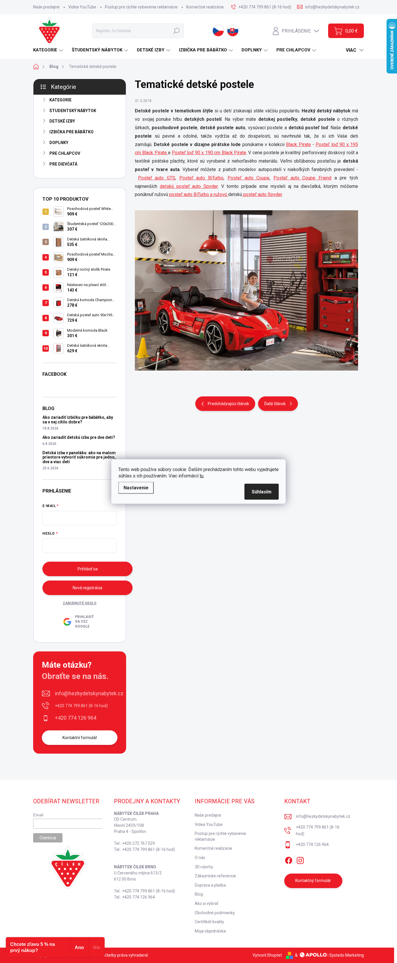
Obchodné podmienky (215, 912)
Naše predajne (46, 7)
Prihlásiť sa (88, 569)
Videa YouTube (82, 7)
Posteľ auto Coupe (248, 178)
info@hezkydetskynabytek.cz (89, 693)
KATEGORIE (60, 100)
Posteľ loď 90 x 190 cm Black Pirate (209, 152)
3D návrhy (204, 867)
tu (201, 476)
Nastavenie (136, 488)
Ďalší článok (275, 403)
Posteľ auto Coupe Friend (302, 178)
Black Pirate (298, 144)
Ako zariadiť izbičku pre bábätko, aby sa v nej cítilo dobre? (77, 419)
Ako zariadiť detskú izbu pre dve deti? (78, 437)
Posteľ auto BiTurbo (201, 178)
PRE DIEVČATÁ (63, 164)
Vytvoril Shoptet (267, 955)
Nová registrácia (87, 587)
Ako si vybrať (206, 903)
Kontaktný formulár (313, 880)
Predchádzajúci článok (228, 403)
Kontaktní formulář (79, 737)
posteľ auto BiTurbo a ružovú (198, 194)
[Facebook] (288, 859)
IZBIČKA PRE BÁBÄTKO (71, 132)
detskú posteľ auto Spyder (189, 186)
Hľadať (176, 30)
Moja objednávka (210, 931)
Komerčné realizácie (205, 7)
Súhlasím (261, 492)
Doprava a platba (210, 885)
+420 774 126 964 (75, 718)
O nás (200, 857)
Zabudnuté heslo (79, 603)
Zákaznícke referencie (215, 876)
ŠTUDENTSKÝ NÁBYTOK (72, 110)
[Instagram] (300, 859)
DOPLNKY (58, 142)
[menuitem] (49, 50)
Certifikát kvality (209, 921)
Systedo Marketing (346, 955)
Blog (199, 894)
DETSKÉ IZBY (62, 121)
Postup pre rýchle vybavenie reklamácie (141, 7)
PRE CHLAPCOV (64, 153)
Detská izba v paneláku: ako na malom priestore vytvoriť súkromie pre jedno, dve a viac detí (79, 457)
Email (38, 815)
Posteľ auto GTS (156, 178)
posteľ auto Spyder (262, 194)
